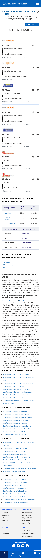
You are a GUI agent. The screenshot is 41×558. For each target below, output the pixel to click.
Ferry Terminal (27, 518)
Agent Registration (28, 533)
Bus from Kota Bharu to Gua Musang (16, 411)
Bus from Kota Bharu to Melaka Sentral (17, 426)
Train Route (26, 523)
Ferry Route (26, 520)
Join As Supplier (27, 536)
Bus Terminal (26, 515)
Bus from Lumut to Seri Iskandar (14, 454)
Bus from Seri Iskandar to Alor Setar (16, 375)
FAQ (3, 518)
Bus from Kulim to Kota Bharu (14, 485)
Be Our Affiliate (27, 531)
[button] (4, 554)
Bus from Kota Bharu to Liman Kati (15, 420)
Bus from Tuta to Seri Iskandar (14, 472)
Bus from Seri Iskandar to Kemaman (16, 389)
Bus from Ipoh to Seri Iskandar (14, 451)
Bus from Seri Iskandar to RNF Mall (15, 395)
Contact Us (6, 515)
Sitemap (5, 520)
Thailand (5, 531)
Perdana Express (7, 218)
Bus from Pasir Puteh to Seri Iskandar (16, 457)
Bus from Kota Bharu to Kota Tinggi (16, 414)
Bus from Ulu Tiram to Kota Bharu (15, 503)
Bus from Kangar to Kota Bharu (14, 479)
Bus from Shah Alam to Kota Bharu (15, 497)
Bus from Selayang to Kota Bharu (15, 491)
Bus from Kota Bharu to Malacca (15, 423)
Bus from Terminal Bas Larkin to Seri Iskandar (19, 469)
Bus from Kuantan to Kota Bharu (15, 482)
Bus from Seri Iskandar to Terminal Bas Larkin (19, 398)
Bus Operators (27, 513)
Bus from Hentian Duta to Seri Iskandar (17, 448)
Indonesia (5, 533)
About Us (5, 513)
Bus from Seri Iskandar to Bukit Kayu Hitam (18, 383)
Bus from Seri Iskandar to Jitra (14, 386)
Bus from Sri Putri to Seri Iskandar (15, 460)
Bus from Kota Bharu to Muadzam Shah (17, 429)
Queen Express (9, 223)
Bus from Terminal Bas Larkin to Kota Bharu (19, 500)
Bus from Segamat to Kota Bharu (15, 488)
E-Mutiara (7, 213)
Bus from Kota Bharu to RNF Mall (14, 432)
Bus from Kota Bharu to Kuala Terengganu (18, 417)
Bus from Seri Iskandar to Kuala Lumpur (17, 392)
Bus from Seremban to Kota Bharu (15, 494)
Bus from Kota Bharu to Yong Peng (15, 435)
